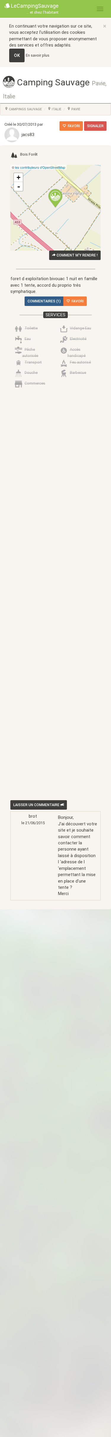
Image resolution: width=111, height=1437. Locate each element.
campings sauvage (25, 109)
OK (17, 55)
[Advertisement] (55, 626)
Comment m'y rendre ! (77, 255)
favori (73, 126)
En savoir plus (37, 55)
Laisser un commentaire (36, 805)
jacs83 (26, 134)
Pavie (75, 109)
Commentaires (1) (44, 301)
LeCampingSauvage (34, 9)
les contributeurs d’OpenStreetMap (40, 167)
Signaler (95, 126)
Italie (56, 109)
